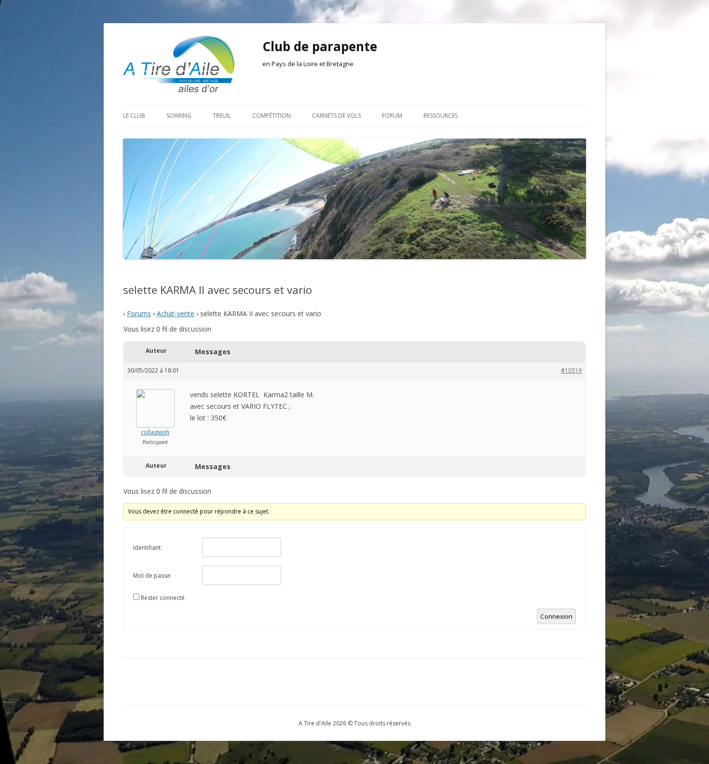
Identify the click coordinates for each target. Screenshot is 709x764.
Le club (134, 115)
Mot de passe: (152, 575)
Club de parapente (319, 46)
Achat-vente (175, 313)
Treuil (222, 115)
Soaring (178, 115)
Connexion (556, 616)
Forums (139, 313)
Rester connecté (163, 598)
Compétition (271, 115)
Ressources (440, 115)
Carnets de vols (336, 115)
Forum (392, 115)
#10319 (571, 370)
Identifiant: (147, 547)
